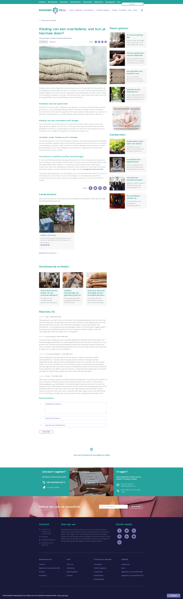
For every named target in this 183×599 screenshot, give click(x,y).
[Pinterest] (102, 42)
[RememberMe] (52, 13)
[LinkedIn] (105, 42)
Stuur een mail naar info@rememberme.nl (128, 485)
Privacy (42, 572)
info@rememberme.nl (48, 540)
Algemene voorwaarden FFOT (132, 575)
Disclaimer (43, 575)
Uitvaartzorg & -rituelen (47, 38)
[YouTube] (134, 536)
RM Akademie (52, 2)
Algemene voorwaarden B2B (132, 572)
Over (130, 10)
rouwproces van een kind (93, 169)
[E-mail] (41, 425)
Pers (118, 2)
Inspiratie (78, 10)
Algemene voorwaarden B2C (49, 568)
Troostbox (123, 10)
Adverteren (125, 564)
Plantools (42, 2)
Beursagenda (110, 2)
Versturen (46, 432)
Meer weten (91, 488)
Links (123, 568)
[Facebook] (96, 42)
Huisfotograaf (72, 572)
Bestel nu (91, 483)
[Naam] (41, 418)
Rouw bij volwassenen (64, 38)
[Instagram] (134, 530)
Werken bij (71, 568)
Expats (114, 10)
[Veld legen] (105, 403)
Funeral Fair (64, 2)
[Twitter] (99, 42)
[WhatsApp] (119, 542)
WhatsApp (45, 537)
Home (71, 10)
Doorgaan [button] (173, 595)
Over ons (70, 564)
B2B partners (98, 2)
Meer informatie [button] (63, 595)
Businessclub (87, 2)
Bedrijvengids (99, 579)
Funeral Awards (75, 2)
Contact (42, 564)
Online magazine (100, 568)
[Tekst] (41, 404)
